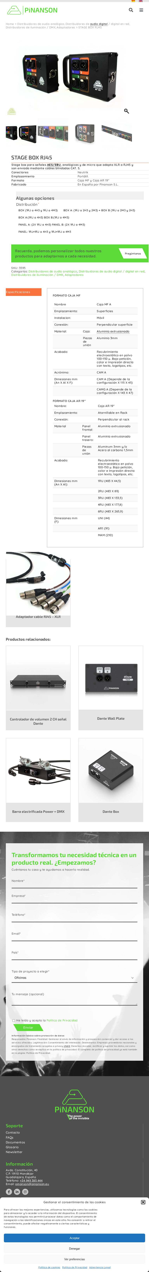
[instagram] (25, 1192)
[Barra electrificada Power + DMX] (38, 770)
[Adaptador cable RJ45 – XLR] (38, 583)
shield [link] (67, 1046)
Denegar (74, 1248)
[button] (143, 1202)
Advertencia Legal (100, 1267)
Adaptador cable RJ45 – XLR (38, 616)
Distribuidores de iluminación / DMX (37, 275)
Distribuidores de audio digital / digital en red (112, 271)
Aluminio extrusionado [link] (113, 331)
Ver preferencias (74, 1259)
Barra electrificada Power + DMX (38, 811)
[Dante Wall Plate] (110, 678)
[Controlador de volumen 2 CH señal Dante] (38, 678)
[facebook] (9, 1192)
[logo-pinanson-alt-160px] (32, 5)
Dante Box (111, 811)
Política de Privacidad (74, 1267)
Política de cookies (49, 1267)
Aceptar (75, 1238)
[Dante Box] (110, 770)
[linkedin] (17, 1192)
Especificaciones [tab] (18, 292)
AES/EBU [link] (54, 165)
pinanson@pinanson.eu (32, 1184)
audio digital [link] (99, 24)
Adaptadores (74, 275)
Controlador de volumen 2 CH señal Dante (38, 721)
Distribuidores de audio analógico (53, 271)
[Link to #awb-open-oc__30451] (131, 10)
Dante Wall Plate (111, 718)
